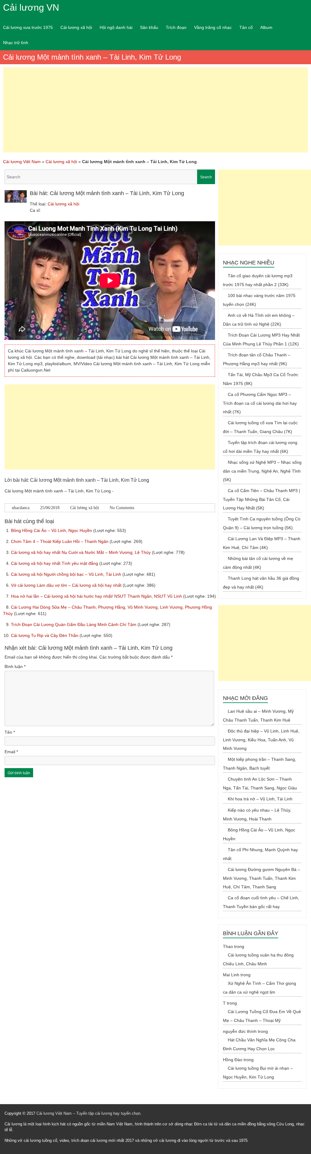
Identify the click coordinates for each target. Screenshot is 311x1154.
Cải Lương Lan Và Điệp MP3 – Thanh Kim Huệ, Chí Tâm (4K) (261, 543)
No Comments (122, 507)
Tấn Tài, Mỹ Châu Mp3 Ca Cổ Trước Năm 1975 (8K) (260, 379)
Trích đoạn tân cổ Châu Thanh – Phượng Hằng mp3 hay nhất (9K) (256, 359)
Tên (10, 732)
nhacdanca (20, 507)
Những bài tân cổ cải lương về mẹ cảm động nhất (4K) (258, 563)
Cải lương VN (31, 7)
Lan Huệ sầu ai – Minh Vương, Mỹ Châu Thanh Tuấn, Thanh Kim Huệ (258, 715)
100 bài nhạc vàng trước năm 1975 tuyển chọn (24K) (259, 300)
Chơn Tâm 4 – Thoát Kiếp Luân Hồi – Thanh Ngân (60, 541)
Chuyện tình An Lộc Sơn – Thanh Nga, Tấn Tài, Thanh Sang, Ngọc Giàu (260, 783)
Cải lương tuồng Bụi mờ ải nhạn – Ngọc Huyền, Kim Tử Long (258, 1072)
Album (266, 27)
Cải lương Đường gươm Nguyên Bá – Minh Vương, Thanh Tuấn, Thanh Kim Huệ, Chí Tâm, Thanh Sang (261, 878)
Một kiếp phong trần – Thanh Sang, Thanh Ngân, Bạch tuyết (259, 764)
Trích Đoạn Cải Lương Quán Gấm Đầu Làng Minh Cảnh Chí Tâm (74, 624)
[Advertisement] (155, 109)
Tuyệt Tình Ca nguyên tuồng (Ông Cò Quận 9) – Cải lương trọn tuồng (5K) (261, 523)
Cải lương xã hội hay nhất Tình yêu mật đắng (55, 563)
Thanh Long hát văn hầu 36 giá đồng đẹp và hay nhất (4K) (261, 582)
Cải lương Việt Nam (22, 161)
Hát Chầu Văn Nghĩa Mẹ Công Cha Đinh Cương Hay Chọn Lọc (259, 1044)
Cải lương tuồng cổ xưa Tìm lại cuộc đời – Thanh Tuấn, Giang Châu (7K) (260, 427)
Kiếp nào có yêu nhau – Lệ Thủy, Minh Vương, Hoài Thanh (257, 814)
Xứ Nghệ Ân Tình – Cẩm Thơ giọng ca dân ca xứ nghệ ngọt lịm (259, 988)
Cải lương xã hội (76, 27)
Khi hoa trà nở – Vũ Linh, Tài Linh (260, 798)
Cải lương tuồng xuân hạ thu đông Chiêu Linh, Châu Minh (258, 959)
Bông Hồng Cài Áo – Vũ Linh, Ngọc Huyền (52, 530)
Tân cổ (246, 27)
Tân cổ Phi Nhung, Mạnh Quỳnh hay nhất (260, 854)
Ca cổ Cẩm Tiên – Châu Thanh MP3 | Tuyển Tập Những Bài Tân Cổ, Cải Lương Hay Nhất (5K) (261, 499)
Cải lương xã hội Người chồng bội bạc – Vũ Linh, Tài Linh (66, 574)
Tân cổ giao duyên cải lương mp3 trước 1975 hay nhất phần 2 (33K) (257, 280)
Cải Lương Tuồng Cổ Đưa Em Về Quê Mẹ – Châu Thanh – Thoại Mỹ (262, 1016)
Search (206, 177)
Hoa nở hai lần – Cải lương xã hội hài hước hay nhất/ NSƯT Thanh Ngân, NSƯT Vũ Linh (97, 596)
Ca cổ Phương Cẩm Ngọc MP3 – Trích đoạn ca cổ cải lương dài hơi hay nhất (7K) (260, 403)
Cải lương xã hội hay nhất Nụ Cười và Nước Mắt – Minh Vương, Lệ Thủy (81, 552)
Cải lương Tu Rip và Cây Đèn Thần (45, 635)
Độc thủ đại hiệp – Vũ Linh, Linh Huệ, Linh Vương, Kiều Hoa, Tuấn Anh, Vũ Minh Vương (261, 740)
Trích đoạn (176, 27)
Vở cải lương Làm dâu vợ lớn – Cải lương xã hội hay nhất (67, 585)
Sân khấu (149, 27)
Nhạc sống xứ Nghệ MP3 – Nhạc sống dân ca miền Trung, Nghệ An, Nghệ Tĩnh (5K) (262, 471)
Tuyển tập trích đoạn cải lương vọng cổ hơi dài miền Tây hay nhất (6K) (260, 447)
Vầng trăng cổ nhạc (213, 27)
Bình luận (15, 666)
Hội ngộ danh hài (116, 27)
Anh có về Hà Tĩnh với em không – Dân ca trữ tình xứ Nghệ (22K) (259, 320)
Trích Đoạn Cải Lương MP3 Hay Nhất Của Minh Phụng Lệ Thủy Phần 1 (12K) (261, 339)
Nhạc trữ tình (15, 42)
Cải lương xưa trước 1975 (28, 27)
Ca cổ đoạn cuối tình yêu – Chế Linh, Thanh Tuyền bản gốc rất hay (261, 902)
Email (11, 751)
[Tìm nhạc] (110, 176)
